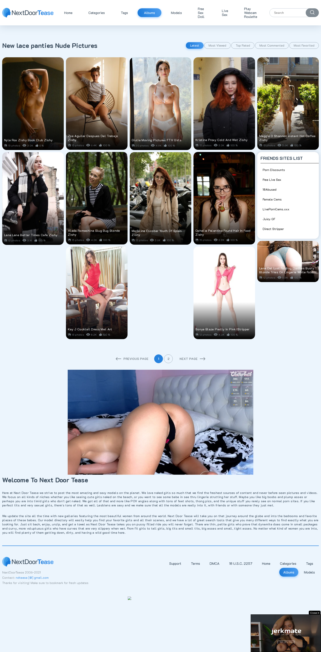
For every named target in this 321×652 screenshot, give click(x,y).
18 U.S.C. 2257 (240, 563)
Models (176, 12)
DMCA (214, 563)
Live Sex (225, 12)
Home (68, 12)
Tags (124, 12)
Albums (149, 12)
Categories (96, 12)
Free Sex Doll (201, 12)
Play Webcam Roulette (250, 12)
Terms (195, 563)
